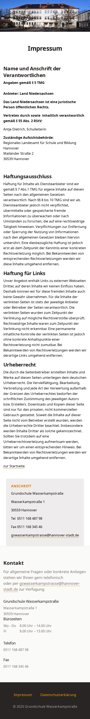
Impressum (23, 694)
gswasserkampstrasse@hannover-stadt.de (45, 535)
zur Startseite (14, 466)
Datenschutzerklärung (58, 694)
